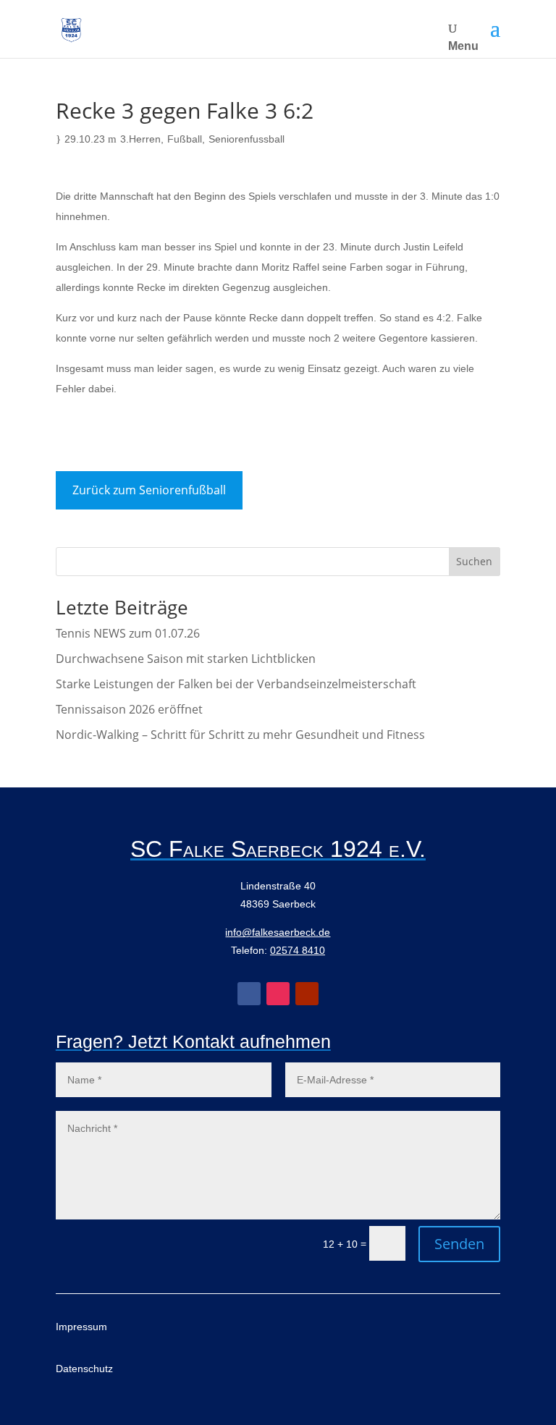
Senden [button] (459, 1243)
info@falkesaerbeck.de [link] (277, 932)
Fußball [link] (184, 139)
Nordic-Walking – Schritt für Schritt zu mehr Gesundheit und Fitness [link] (240, 735)
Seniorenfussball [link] (246, 139)
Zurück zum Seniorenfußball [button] (149, 490)
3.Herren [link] (140, 139)
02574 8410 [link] (297, 950)
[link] (71, 29)
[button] (495, 29)
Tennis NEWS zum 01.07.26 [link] (128, 633)
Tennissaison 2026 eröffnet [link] (129, 709)
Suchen (474, 561)
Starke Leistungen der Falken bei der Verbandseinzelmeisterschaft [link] (236, 684)
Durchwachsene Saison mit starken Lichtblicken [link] (186, 659)
